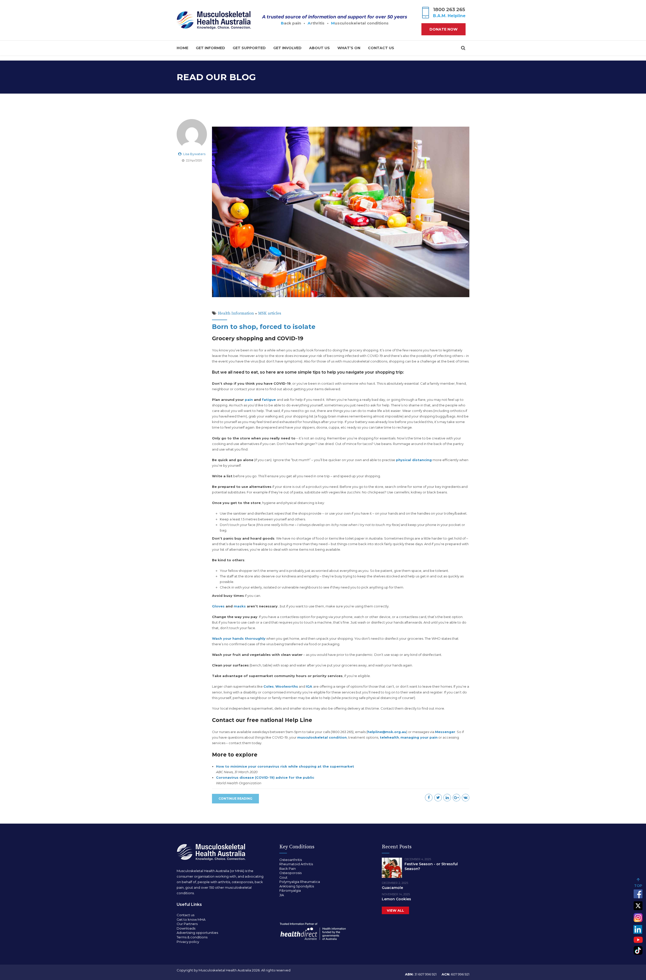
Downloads (186, 928)
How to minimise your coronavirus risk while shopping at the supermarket (285, 766)
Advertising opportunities (197, 933)
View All (395, 910)
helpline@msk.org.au (386, 732)
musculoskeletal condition (322, 737)
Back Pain (287, 868)
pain (249, 400)
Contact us (381, 48)
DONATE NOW (443, 29)
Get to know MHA (191, 919)
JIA (281, 895)
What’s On (348, 48)
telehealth (389, 737)
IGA (309, 686)
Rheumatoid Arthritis (296, 864)
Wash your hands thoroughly (238, 638)
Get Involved (287, 48)
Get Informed (210, 48)
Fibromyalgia (290, 890)
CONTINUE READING (235, 798)
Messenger (445, 732)
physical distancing (414, 460)
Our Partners (187, 924)
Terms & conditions (192, 937)
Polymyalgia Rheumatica (299, 882)
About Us (319, 48)
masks (240, 606)
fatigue (269, 400)
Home (182, 48)
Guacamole (392, 887)
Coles (268, 686)
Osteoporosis (290, 873)
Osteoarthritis (290, 860)
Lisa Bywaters (194, 154)
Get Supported (249, 48)
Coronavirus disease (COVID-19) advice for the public (265, 777)
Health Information (236, 313)
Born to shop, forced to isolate (263, 326)
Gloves (218, 606)
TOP (638, 885)
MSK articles (269, 313)
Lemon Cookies (396, 899)
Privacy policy (188, 942)
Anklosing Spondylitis (296, 886)
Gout (283, 877)
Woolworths (286, 686)
